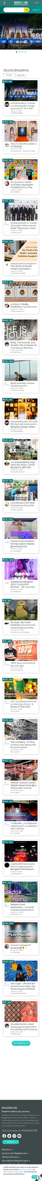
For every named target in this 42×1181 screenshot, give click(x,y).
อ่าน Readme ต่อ (21, 1043)
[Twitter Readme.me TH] (9, 1136)
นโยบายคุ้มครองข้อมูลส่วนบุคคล (15, 1160)
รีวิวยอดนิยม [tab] (21, 75)
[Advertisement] (21, 1070)
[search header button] (27, 9)
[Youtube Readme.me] (19, 1136)
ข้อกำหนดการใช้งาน (26, 1169)
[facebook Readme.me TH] (4, 1136)
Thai (37, 2)
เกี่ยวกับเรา (6, 1149)
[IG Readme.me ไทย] (14, 1136)
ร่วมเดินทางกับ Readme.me (14, 1153)
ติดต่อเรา (10, 1142)
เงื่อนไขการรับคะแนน (10, 1157)
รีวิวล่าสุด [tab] (9, 75)
